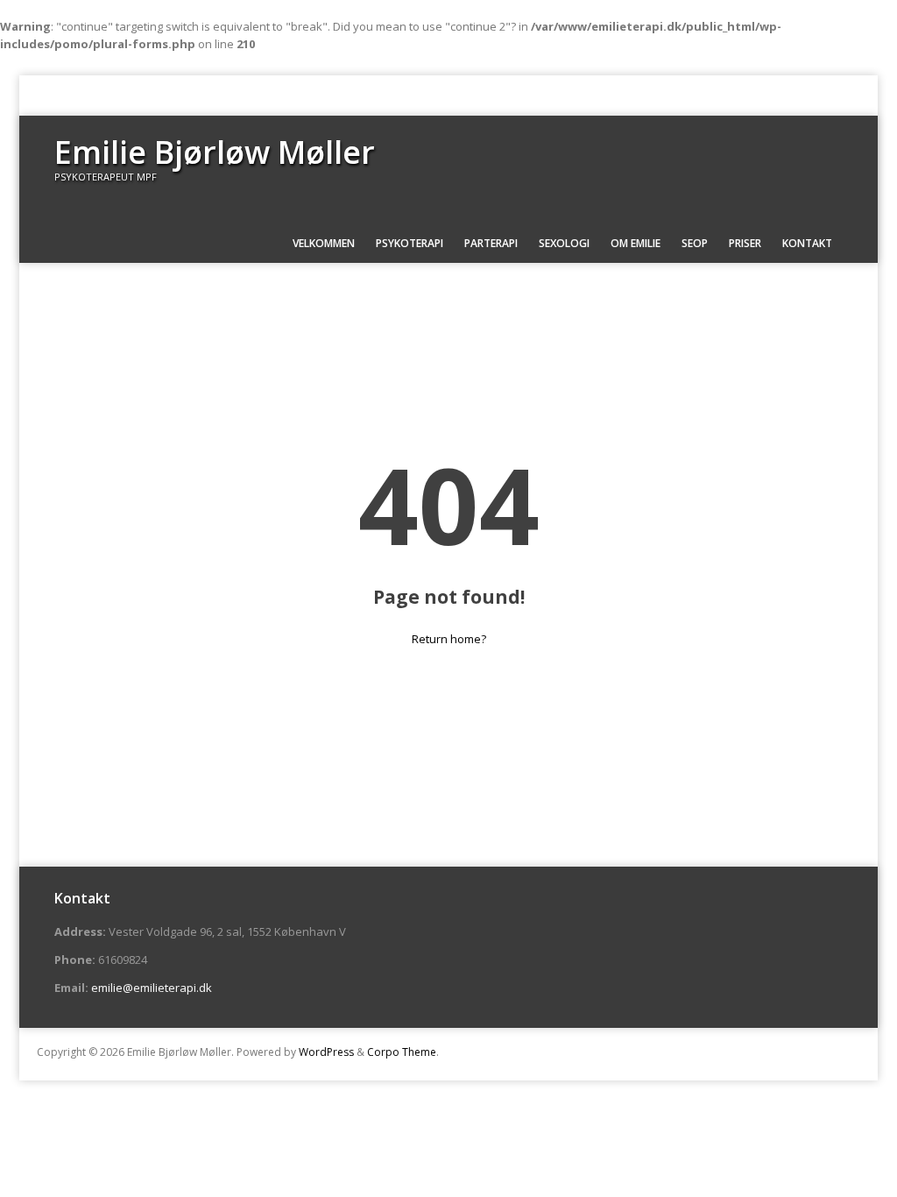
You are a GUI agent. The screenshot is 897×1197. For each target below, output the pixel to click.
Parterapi (491, 243)
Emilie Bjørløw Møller (214, 152)
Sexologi (564, 243)
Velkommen (324, 243)
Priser (745, 243)
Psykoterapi (409, 243)
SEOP (695, 243)
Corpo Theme (401, 1052)
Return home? (449, 639)
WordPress (326, 1052)
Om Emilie (635, 243)
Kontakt (807, 243)
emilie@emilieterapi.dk (151, 987)
